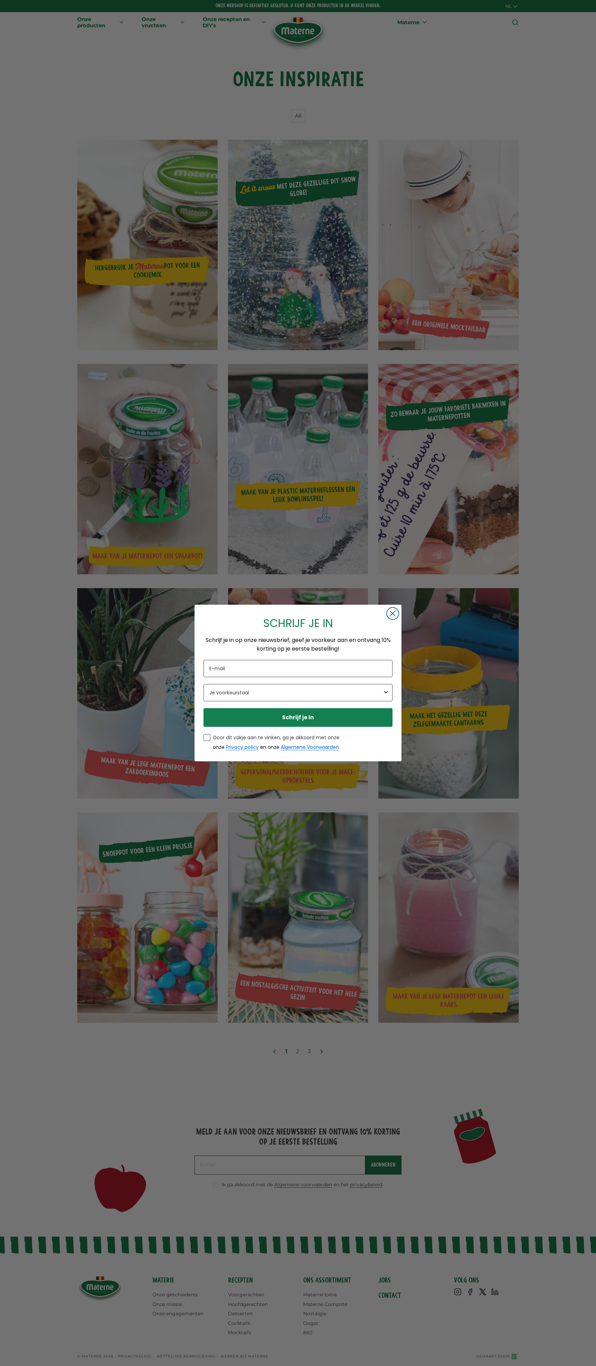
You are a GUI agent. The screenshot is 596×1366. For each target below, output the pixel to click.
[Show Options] (386, 692)
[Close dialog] (393, 613)
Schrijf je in (298, 717)
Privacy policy (242, 747)
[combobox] (296, 692)
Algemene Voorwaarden (310, 747)
